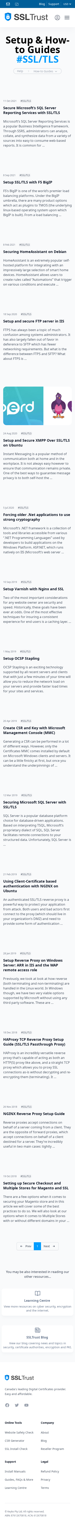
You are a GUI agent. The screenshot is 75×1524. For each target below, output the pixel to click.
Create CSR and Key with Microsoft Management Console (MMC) (34, 730)
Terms (45, 1488)
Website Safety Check (19, 1432)
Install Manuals (15, 1471)
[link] (25, 1246)
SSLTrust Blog (37, 1337)
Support (53, 4)
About (45, 1432)
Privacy (45, 1479)
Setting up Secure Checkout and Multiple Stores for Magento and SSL (36, 1185)
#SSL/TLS (26, 101)
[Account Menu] (57, 17)
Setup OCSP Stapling (21, 658)
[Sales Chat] (17, 4)
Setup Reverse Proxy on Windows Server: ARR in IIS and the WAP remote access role (33, 965)
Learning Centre (37, 1300)
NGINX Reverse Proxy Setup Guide (34, 1113)
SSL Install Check (16, 1449)
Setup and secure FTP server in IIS (33, 321)
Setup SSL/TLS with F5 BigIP (27, 182)
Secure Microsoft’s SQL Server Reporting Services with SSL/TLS (31, 110)
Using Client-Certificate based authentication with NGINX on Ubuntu (30, 886)
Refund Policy (50, 1471)
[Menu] (67, 17)
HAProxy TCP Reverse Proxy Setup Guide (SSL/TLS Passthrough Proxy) (34, 1042)
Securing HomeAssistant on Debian (34, 251)
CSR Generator (14, 1441)
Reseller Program (52, 1449)
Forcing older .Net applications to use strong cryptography (36, 517)
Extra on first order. (44, 27)
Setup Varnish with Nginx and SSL (33, 588)
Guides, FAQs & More (19, 1479)
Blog (42, 4)
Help (20, 71)
